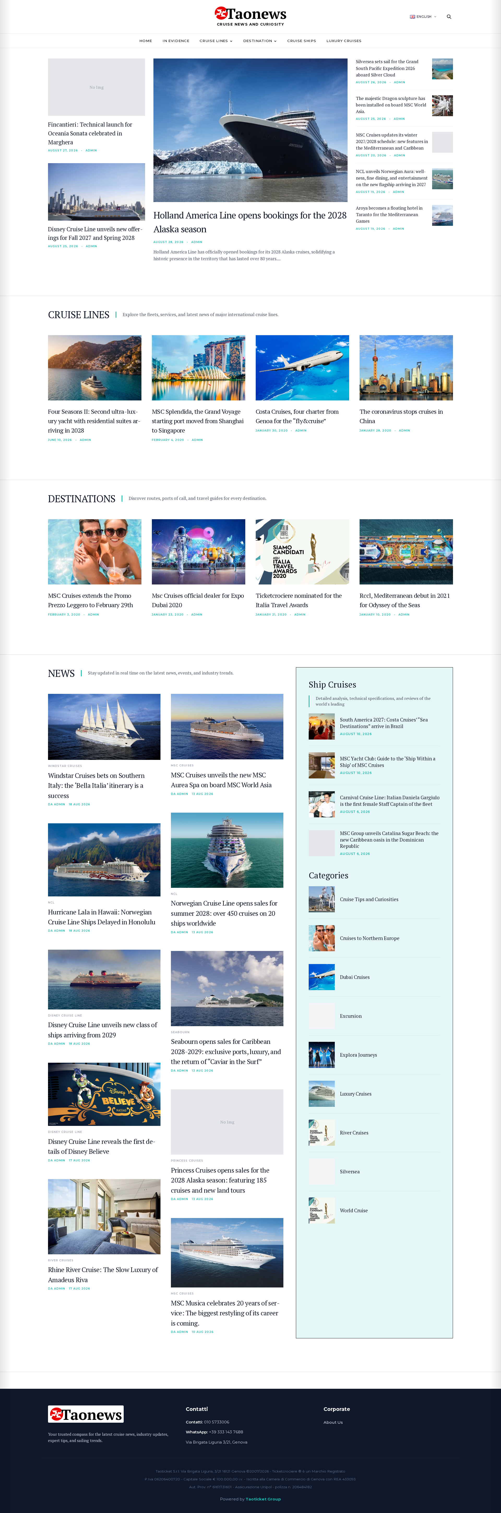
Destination (257, 41)
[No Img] (322, 1016)
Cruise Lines (214, 41)
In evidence (176, 41)
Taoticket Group (263, 1499)
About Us (333, 1422)
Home (145, 41)
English (424, 17)
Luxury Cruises (344, 41)
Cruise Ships (301, 41)
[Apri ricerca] (449, 17)
